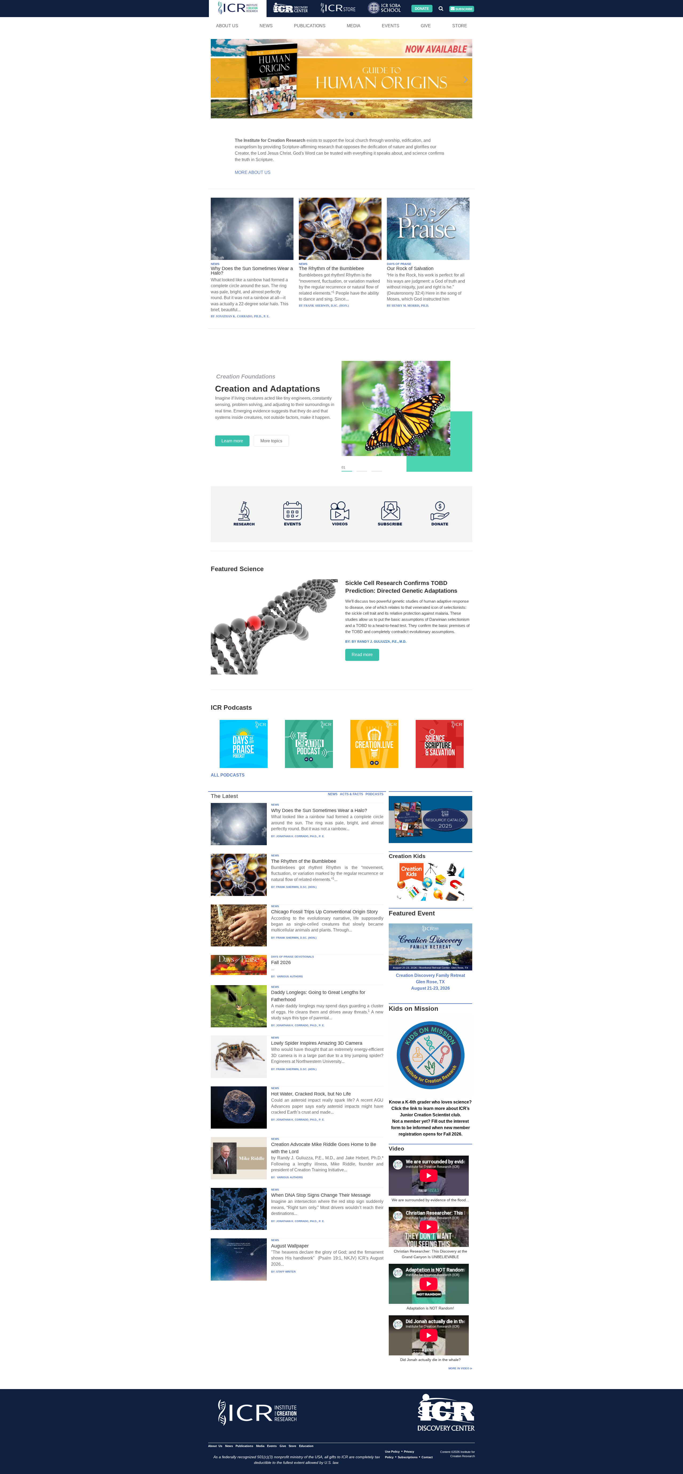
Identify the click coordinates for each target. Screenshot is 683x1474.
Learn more (232, 441)
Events (390, 26)
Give (426, 26)
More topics (271, 441)
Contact (427, 1457)
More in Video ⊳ (460, 1368)
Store (459, 26)
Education (306, 1446)
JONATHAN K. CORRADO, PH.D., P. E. (300, 836)
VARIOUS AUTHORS (289, 976)
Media (353, 26)
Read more (362, 654)
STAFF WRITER (286, 1271)
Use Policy (392, 1451)
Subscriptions (408, 1457)
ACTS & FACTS (351, 794)
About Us (227, 26)
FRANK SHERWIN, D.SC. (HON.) (296, 887)
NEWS (215, 264)
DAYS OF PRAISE (399, 264)
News (266, 26)
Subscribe (463, 8)
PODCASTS (374, 794)
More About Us (253, 172)
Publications (309, 26)
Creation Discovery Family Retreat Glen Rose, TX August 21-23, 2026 (430, 982)
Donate (422, 8)
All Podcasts (228, 775)
